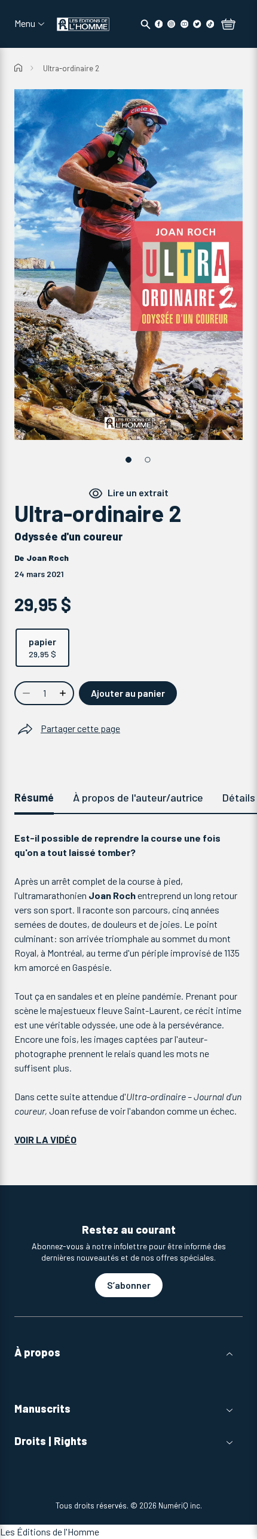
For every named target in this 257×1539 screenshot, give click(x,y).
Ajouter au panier (128, 693)
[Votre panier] (228, 25)
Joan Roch (47, 558)
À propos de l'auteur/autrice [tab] (138, 797)
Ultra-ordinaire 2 (71, 68)
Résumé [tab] (34, 797)
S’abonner (129, 1285)
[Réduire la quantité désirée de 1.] (25, 693)
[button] (128, 1352)
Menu (24, 23)
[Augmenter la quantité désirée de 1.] (64, 693)
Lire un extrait (138, 492)
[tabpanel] (128, 989)
